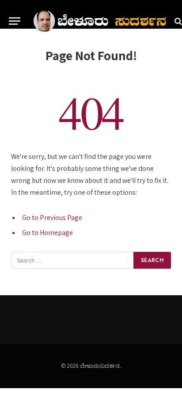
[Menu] (14, 21)
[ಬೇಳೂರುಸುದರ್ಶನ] (100, 21)
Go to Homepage (47, 232)
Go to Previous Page (52, 217)
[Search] (177, 21)
